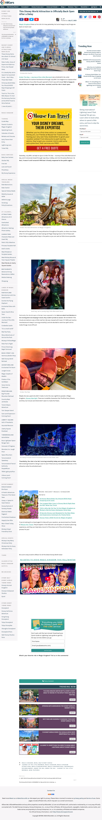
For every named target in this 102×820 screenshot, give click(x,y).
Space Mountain (7, 455)
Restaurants (7, 269)
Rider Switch (6, 188)
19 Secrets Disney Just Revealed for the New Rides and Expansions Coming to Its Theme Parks (57, 514)
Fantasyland (7, 292)
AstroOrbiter (5, 437)
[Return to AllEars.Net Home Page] (12, 4)
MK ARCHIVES (6, 572)
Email (81, 134)
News (36, 762)
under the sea (39, 768)
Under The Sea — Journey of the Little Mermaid (35, 77)
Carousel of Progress (8, 446)
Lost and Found (6, 167)
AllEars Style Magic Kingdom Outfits (7, 563)
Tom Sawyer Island (8, 410)
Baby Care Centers (7, 157)
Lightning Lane (6, 145)
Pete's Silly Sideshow (8, 242)
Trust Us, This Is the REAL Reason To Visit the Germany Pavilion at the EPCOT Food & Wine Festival (8, 98)
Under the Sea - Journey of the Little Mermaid (8, 320)
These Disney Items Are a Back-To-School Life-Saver (8, 56)
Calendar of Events (8, 133)
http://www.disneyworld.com (63, 812)
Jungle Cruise (6, 371)
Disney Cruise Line (37, 7)
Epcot (3, 596)
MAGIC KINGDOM (7, 113)
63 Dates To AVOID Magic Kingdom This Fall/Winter (47, 560)
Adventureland (8, 365)
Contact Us (51, 790)
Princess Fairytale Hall (9, 245)
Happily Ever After (7, 520)
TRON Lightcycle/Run (8, 471)
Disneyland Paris (7, 632)
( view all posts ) (7, 106)
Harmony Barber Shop (9, 356)
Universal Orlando (52, 7)
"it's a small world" (7, 329)
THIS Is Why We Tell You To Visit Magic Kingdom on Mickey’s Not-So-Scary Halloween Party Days (57, 509)
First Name (83, 128)
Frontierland (7, 391)
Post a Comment (49, 681)
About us (12, 798)
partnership (68, 766)
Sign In (95, 7)
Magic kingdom (50, 764)
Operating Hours (7, 130)
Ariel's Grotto (6, 249)
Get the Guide (48, 650)
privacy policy (79, 798)
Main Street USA (8, 353)
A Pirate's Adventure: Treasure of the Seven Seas (8, 495)
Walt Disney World (12, 7)
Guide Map (5, 121)
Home (2, 7)
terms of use (91, 798)
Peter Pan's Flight (7, 344)
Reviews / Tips (72, 7)
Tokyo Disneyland (7, 622)
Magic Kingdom (24, 24)
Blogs (63, 7)
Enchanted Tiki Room (8, 367)
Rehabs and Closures (8, 136)
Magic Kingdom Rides (55, 766)
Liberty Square (7, 420)
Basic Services (7, 155)
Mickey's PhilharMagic (9, 340)
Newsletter (84, 7)
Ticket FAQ (5, 148)
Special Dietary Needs (8, 191)
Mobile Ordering (7, 277)
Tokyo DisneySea (7, 625)
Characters (6, 234)
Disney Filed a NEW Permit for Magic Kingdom (56, 518)
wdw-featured (34, 770)
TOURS (4, 555)
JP (64, 19)
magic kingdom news (39, 766)
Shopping (5, 281)
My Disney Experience (8, 173)
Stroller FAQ (5, 160)
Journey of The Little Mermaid (33, 764)
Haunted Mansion (7, 425)
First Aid (4, 163)
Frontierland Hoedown (9, 517)
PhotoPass (5, 170)
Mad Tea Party (6, 332)
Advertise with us (23, 798)
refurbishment (27, 768)
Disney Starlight (31, 398)
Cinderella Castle (7, 325)
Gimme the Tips (85, 142)
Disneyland (24, 7)
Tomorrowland (8, 435)
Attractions (6, 214)
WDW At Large (6, 200)
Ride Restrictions (7, 185)
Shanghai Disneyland (8, 628)
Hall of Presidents (7, 422)
